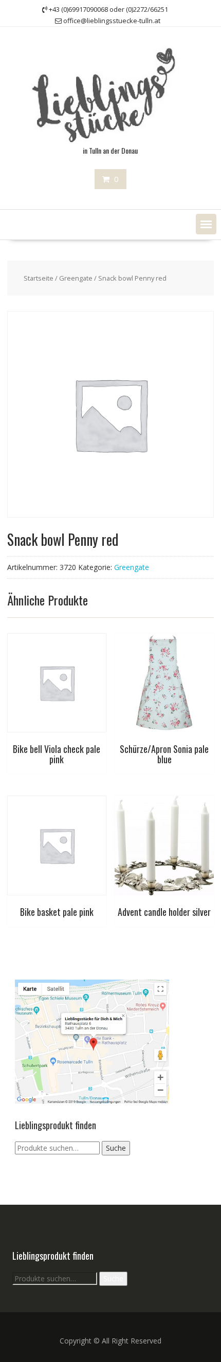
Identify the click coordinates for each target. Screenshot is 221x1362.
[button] (206, 224)
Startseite (38, 278)
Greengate (76, 278)
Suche (116, 1148)
